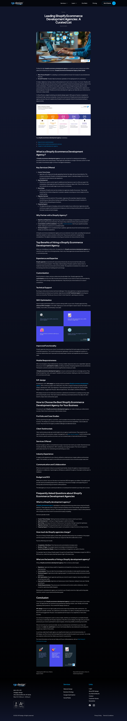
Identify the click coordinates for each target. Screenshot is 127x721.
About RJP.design (94, 691)
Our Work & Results (94, 693)
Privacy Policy (98, 715)
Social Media (67, 698)
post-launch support (73, 434)
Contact (91, 696)
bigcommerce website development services (50, 144)
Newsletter (92, 701)
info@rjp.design (18, 692)
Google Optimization (69, 695)
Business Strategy (68, 692)
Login (90, 688)
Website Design (67, 689)
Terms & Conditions (108, 715)
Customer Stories (94, 698)
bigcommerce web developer (46, 142)
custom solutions (67, 223)
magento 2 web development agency (48, 146)
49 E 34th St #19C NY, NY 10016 (22, 694)
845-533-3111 (17, 690)
